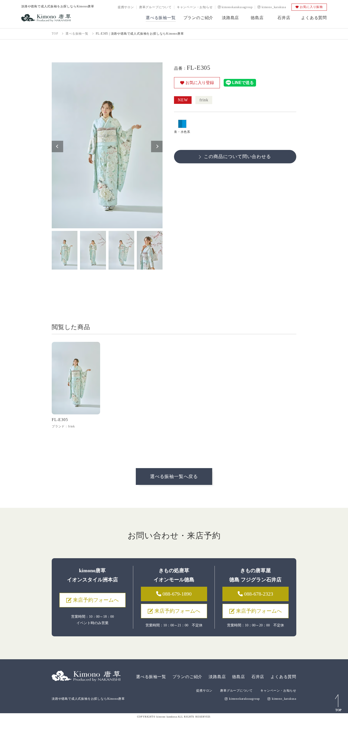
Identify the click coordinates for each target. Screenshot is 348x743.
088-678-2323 (258, 594)
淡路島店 (217, 677)
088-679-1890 (176, 594)
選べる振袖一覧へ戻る (174, 476)
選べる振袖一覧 (151, 677)
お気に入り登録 (199, 82)
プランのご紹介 (187, 677)
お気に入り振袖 (311, 7)
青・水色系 (182, 132)
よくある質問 (283, 677)
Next (157, 146)
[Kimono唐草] (46, 18)
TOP (338, 710)
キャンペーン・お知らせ (195, 7)
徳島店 (238, 677)
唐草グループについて (155, 7)
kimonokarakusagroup (236, 7)
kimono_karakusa (273, 7)
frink (203, 100)
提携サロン (126, 7)
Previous (57, 146)
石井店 (257, 677)
